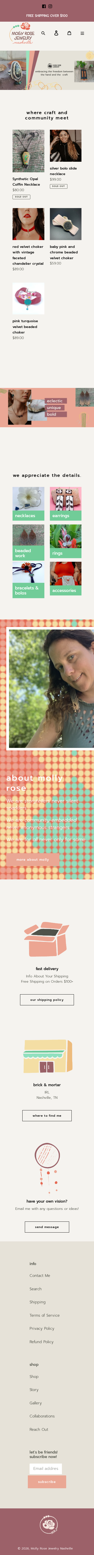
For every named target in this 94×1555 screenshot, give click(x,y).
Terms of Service (45, 1315)
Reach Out (39, 1429)
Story (34, 1390)
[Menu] (84, 33)
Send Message (47, 1227)
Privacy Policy (42, 1328)
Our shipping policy (46, 1000)
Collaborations (42, 1416)
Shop (34, 1376)
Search (36, 1289)
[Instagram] (50, 4)
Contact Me (40, 1275)
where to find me (47, 1115)
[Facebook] (44, 4)
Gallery (36, 1403)
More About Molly (33, 859)
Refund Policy (42, 1342)
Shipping (38, 1302)
